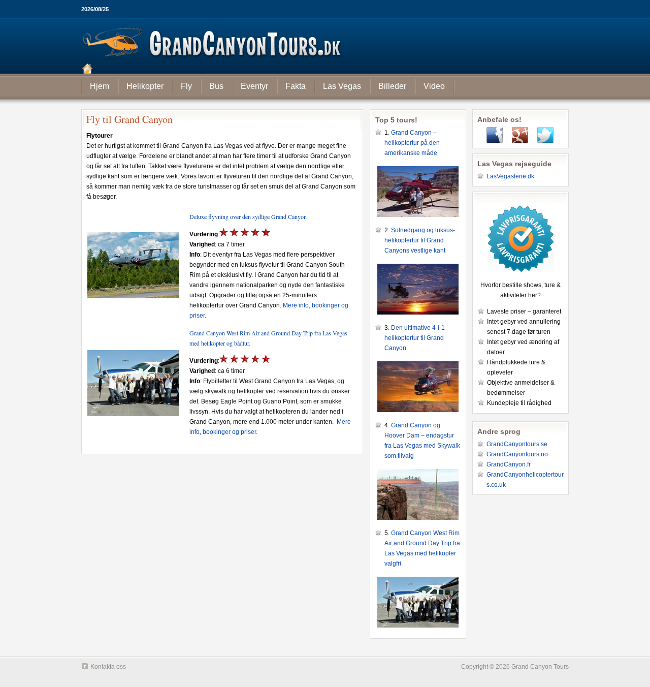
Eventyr (254, 86)
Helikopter (145, 86)
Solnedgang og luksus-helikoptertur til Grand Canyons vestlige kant (419, 240)
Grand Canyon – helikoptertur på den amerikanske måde (412, 143)
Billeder (392, 86)
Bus (216, 86)
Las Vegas (342, 86)
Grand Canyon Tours (325, 46)
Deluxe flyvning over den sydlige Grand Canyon (248, 216)
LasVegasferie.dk (510, 176)
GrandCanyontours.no (517, 454)
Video (434, 86)
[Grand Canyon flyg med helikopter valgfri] (133, 419)
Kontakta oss (108, 666)
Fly (186, 86)
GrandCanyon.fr (508, 464)
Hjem (99, 86)
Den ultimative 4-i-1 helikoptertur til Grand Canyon (414, 338)
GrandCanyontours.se (516, 444)
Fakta (295, 86)
